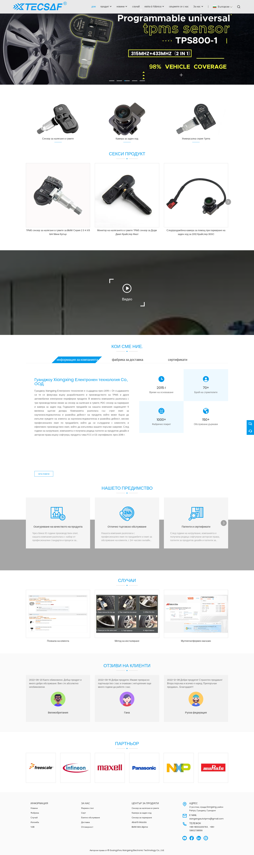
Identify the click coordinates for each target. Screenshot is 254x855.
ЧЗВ (32, 826)
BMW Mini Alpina (140, 826)
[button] (111, 80)
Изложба (35, 822)
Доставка (85, 822)
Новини (34, 808)
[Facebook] (191, 838)
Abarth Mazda (139, 822)
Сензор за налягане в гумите (145, 808)
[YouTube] (184, 838)
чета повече (44, 473)
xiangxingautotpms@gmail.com (206, 818)
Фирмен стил (87, 808)
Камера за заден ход (141, 812)
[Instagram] (205, 838)
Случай (34, 817)
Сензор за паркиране (142, 817)
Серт (83, 812)
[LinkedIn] (198, 838)
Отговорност (87, 826)
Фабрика (35, 812)
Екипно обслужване (90, 817)
